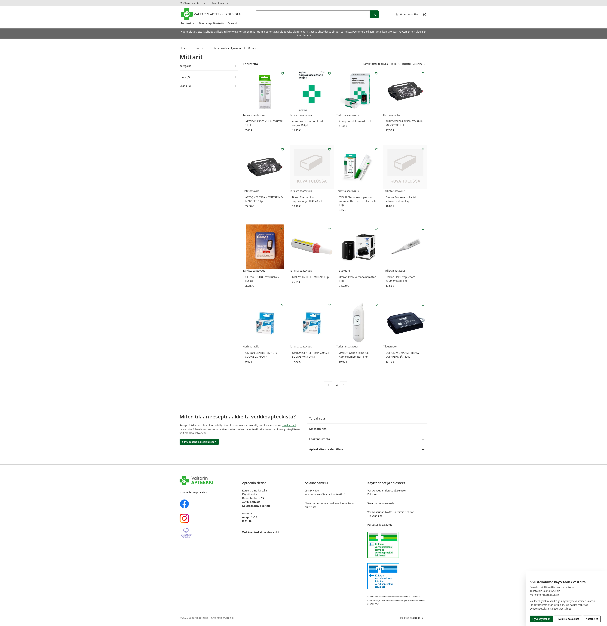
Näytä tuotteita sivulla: (376, 63)
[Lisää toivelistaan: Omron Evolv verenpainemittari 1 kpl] (376, 229)
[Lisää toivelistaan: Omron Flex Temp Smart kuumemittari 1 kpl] (423, 229)
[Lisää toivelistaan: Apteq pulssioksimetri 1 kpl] (376, 73)
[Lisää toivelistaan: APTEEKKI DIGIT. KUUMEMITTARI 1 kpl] (282, 73)
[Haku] (374, 14)
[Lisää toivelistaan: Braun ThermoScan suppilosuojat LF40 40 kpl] (329, 149)
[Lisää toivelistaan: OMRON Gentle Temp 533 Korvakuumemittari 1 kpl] (376, 305)
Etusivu (184, 48)
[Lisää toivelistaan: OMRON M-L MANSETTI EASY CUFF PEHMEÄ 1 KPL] (423, 305)
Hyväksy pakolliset (568, 619)
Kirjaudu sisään (409, 14)
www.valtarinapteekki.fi (193, 492)
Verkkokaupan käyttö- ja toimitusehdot (390, 512)
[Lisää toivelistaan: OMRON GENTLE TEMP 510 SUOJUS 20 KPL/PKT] (282, 305)
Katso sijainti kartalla (254, 490)
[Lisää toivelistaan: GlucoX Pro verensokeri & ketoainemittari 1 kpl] (423, 149)
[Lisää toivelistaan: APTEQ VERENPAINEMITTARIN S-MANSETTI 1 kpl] (282, 149)
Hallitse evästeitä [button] (410, 618)
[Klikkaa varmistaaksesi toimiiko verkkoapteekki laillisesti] (397, 545)
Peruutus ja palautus (379, 524)
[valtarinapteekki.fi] (210, 480)
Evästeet (372, 494)
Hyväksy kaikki (541, 619)
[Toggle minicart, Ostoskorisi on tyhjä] (424, 14)
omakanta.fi (289, 425)
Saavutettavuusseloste (380, 503)
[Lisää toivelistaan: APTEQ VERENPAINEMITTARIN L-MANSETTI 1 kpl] (423, 73)
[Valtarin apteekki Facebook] (210, 504)
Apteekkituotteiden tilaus (326, 449)
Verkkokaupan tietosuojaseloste (386, 490)
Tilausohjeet (374, 516)
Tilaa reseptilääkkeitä (211, 23)
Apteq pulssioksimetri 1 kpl (355, 121)
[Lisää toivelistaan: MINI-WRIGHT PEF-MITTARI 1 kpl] (329, 229)
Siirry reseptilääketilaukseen (199, 442)
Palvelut (232, 23)
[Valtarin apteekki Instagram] (210, 518)
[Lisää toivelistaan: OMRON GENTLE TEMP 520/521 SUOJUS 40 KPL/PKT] (329, 305)
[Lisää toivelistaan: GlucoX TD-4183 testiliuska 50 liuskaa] (282, 229)
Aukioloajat (218, 3)
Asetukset (592, 619)
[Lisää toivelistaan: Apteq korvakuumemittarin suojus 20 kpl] (329, 73)
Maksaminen (318, 429)
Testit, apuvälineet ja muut (226, 48)
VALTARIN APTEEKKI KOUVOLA (217, 14)
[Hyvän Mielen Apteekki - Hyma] (210, 533)
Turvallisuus (317, 418)
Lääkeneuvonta (319, 439)
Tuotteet (186, 23)
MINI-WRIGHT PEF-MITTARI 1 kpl (310, 277)
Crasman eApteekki (222, 618)
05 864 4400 (312, 490)
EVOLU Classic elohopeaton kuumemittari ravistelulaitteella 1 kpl (357, 201)
